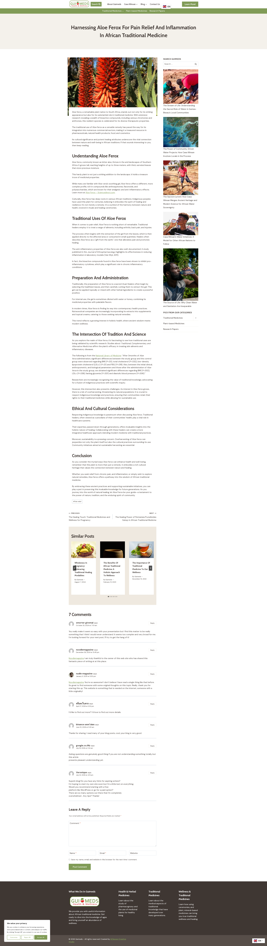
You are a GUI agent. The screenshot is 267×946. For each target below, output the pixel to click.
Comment (75, 823)
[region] (27, 931)
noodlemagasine (84, 649)
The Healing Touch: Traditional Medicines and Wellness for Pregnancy (89, 516)
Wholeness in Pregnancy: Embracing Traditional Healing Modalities (83, 569)
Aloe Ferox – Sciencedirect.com (100, 192)
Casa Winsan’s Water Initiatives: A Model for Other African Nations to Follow (179, 240)
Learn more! (190, 4)
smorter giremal (84, 622)
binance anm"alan (85, 724)
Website (134, 853)
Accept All (40, 937)
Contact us (155, 4)
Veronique (81, 772)
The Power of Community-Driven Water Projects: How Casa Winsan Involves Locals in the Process (178, 152)
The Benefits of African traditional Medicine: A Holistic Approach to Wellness (111, 569)
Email (103, 853)
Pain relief (77, 501)
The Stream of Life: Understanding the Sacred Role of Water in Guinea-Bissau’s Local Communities (179, 109)
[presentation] (83, 549)
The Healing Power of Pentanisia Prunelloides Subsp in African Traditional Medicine (135, 516)
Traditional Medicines (173, 318)
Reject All (27, 937)
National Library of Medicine (108, 355)
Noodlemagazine (76, 658)
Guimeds (80, 580)
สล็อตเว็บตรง (82, 703)
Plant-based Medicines (136, 11)
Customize (13, 937)
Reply (152, 623)
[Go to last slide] (74, 568)
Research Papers (157, 11)
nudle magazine (84, 673)
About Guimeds (114, 4)
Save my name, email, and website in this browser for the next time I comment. (104, 859)
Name (73, 853)
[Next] (150, 568)
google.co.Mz (83, 745)
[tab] (108, 596)
